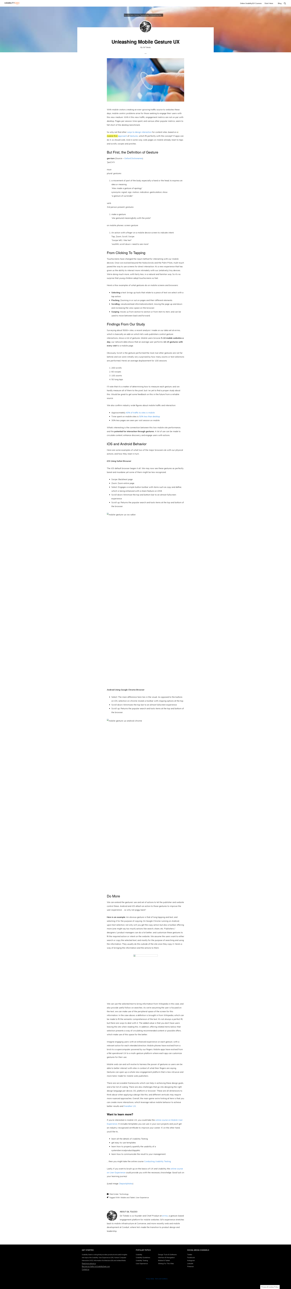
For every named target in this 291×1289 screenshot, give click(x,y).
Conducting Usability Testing (157, 1161)
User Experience (142, 1197)
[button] (284, 3)
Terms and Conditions (161, 1279)
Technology (124, 1194)
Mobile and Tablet (128, 1197)
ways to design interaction (139, 132)
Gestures (134, 136)
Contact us (85, 1269)
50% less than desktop (149, 416)
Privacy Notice (150, 1279)
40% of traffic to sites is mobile (140, 412)
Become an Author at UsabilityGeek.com (96, 1266)
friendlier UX (130, 1106)
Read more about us (89, 1263)
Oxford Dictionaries (133, 158)
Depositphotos (126, 1183)
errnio (165, 1215)
